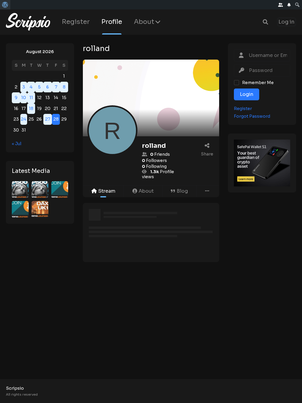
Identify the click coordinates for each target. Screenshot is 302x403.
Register (76, 22)
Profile (111, 22)
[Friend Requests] (280, 4)
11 (31, 97)
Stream (106, 191)
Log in (286, 22)
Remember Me (258, 82)
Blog (182, 191)
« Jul (16, 143)
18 (31, 108)
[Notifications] (289, 4)
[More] (207, 191)
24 (23, 119)
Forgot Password (252, 116)
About (144, 22)
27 (47, 119)
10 (23, 97)
